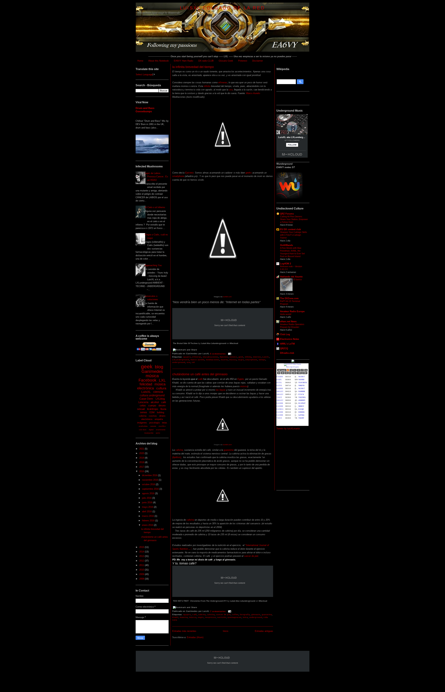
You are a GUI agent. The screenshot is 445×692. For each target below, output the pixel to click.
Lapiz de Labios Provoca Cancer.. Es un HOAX (156, 176)
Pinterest (242, 60)
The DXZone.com (289, 298)
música (152, 375)
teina (245, 617)
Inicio (225, 631)
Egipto (240, 379)
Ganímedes (152, 371)
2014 (142, 551)
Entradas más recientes (184, 631)
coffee (235, 614)
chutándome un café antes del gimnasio (200, 374)
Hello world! (285, 314)
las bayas (221, 390)
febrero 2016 (148, 520)
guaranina (228, 450)
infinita (207, 86)
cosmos (153, 416)
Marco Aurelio (253, 93)
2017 (142, 467)
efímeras (222, 82)
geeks (249, 172)
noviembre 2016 (150, 480)
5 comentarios (218, 354)
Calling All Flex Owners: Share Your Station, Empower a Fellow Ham (294, 219)
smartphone (178, 176)
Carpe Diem (146, 398)
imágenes (142, 422)
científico (162, 426)
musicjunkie (148, 433)
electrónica (146, 419)
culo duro (142, 430)
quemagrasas (234, 617)
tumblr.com (227, 297)
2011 (142, 565)
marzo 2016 (148, 516)
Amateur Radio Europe (292, 311)
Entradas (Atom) (195, 637)
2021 (142, 448)
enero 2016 (148, 525)
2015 (142, 547)
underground (178, 362)
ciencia (158, 392)
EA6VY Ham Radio (183, 60)
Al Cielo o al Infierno (155, 207)
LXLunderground (180, 360)
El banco (297, 279)
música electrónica (151, 386)
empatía (159, 419)
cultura (161, 388)
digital (151, 430)
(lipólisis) (176, 457)
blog (159, 366)
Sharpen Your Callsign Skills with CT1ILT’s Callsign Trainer (293, 235)
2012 (142, 560)
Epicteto (189, 172)
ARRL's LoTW (287, 343)
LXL (162, 380)
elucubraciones (211, 357)
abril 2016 (147, 511)
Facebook (147, 380)
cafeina (202, 614)
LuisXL (146, 392)
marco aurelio (198, 360)
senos (143, 412)
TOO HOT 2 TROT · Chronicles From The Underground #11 (200, 601)
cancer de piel (251, 556)
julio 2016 (147, 498)
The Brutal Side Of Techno (185, 343)
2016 (142, 471)
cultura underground (152, 395)
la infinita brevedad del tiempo (193, 67)
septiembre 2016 (150, 489)
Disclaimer (257, 60)
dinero (162, 416)
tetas (164, 422)
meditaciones (212, 360)
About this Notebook (158, 60)
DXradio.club (287, 353)
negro (241, 360)
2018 (142, 462)
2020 (142, 453)
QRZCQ (284, 348)
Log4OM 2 (285, 263)
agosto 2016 (148, 493)
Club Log (285, 334)
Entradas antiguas (264, 631)
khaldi (175, 617)
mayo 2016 (148, 507)
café (163, 402)
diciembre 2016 (150, 475)
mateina (184, 617)
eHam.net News (288, 321)
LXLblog (160, 398)
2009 (142, 574)
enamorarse (160, 430)
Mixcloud (234, 343)
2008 (142, 578)
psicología (154, 422)
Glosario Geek (226, 60)
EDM (152, 412)
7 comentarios (218, 611)
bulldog (160, 412)
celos (143, 405)
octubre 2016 (149, 484)
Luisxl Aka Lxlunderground (213, 343)
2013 (142, 556)
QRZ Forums (287, 213)
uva (231, 89)
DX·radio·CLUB (206, 60)
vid (193, 362)
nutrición (221, 617)
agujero (187, 357)
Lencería (143, 402)
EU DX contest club (290, 229)
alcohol (155, 402)
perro (158, 433)
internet (257, 357)
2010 (142, 569)
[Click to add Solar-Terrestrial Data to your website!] (293, 361)
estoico (233, 357)
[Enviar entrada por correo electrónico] (229, 354)
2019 (142, 457)
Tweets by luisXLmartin (288, 428)
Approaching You (153, 265)
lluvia (163, 408)
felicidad (146, 384)
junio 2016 (147, 502)
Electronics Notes (289, 339)
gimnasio (255, 614)
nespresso (210, 617)
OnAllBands (286, 245)
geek (146, 366)
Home (140, 60)
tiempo (262, 360)
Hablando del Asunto (291, 276)
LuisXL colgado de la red (222, 7)
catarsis (153, 426)
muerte (224, 360)
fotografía (245, 614)
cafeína (142, 416)
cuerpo (152, 405)
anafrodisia (143, 426)
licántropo (152, 408)
